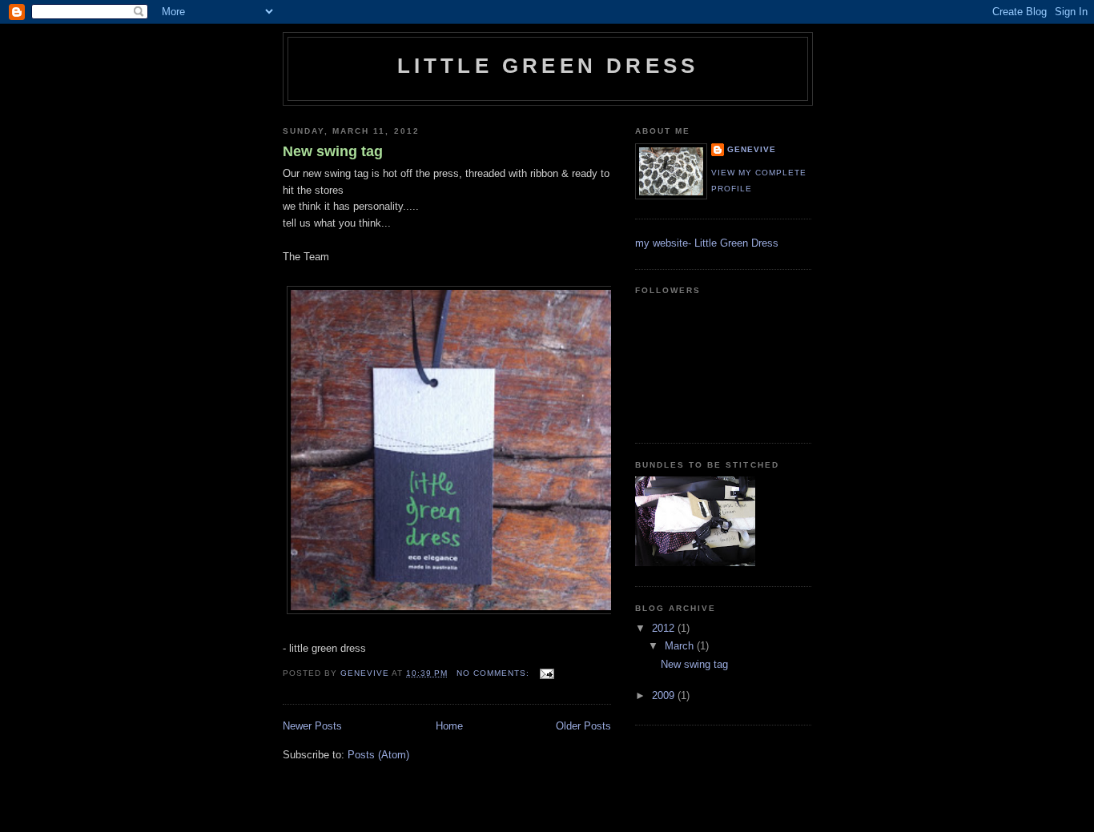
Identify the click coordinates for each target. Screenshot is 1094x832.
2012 (665, 628)
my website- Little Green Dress (706, 243)
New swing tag (333, 151)
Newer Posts (312, 726)
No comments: (495, 673)
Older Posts (583, 726)
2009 (665, 695)
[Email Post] (547, 673)
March (681, 646)
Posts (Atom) (378, 755)
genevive (751, 149)
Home (449, 726)
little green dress (548, 66)
